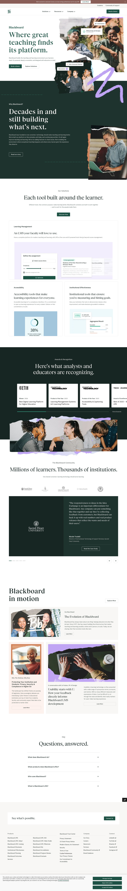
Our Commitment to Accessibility (66, 860)
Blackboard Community (90, 850)
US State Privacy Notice (67, 841)
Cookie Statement (63, 880)
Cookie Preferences (66, 853)
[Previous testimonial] (109, 560)
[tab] (26, 489)
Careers (85, 841)
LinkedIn (112, 838)
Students (100, 5)
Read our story (16, 154)
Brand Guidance (88, 853)
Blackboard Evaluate (39, 856)
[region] (72, 395)
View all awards (116, 411)
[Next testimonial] (115, 560)
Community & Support (112, 5)
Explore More (111, 601)
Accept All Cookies (107, 887)
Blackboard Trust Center (67, 834)
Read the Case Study (91, 549)
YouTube (112, 841)
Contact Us (109, 818)
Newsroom (86, 844)
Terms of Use (64, 850)
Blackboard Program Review (42, 853)
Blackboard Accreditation (41, 850)
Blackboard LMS (13, 838)
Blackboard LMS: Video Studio (42, 841)
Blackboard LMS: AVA (39, 838)
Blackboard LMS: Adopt (15, 841)
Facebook (112, 847)
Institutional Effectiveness (16, 850)
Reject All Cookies (107, 883)
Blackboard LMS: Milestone (41, 844)
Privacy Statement (65, 838)
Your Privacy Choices (66, 856)
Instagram (112, 850)
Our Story (86, 838)
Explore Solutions (31, 66)
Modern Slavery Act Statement (69, 844)
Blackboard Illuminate (15, 847)
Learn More (69, 634)
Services (10, 859)
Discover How (63, 214)
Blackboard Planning (14, 853)
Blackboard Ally (38, 847)
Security (62, 847)
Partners (86, 847)
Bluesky (111, 844)
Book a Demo (113, 11)
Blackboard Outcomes (15, 856)
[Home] (9, 11)
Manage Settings (107, 878)
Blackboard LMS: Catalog (16, 844)
